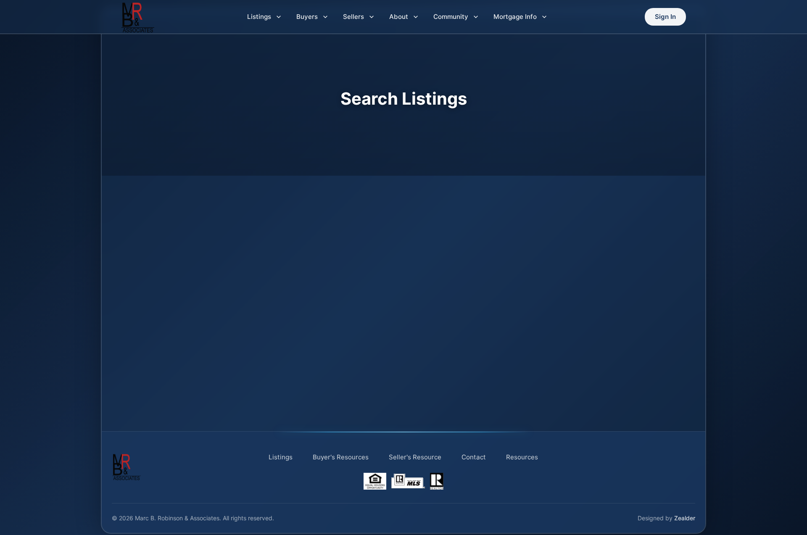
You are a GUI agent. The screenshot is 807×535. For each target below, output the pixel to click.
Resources (522, 457)
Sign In (665, 17)
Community (450, 17)
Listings (259, 17)
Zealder (684, 518)
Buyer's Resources (341, 457)
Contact (474, 457)
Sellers (353, 17)
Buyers (307, 17)
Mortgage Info (515, 17)
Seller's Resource (415, 457)
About (398, 17)
